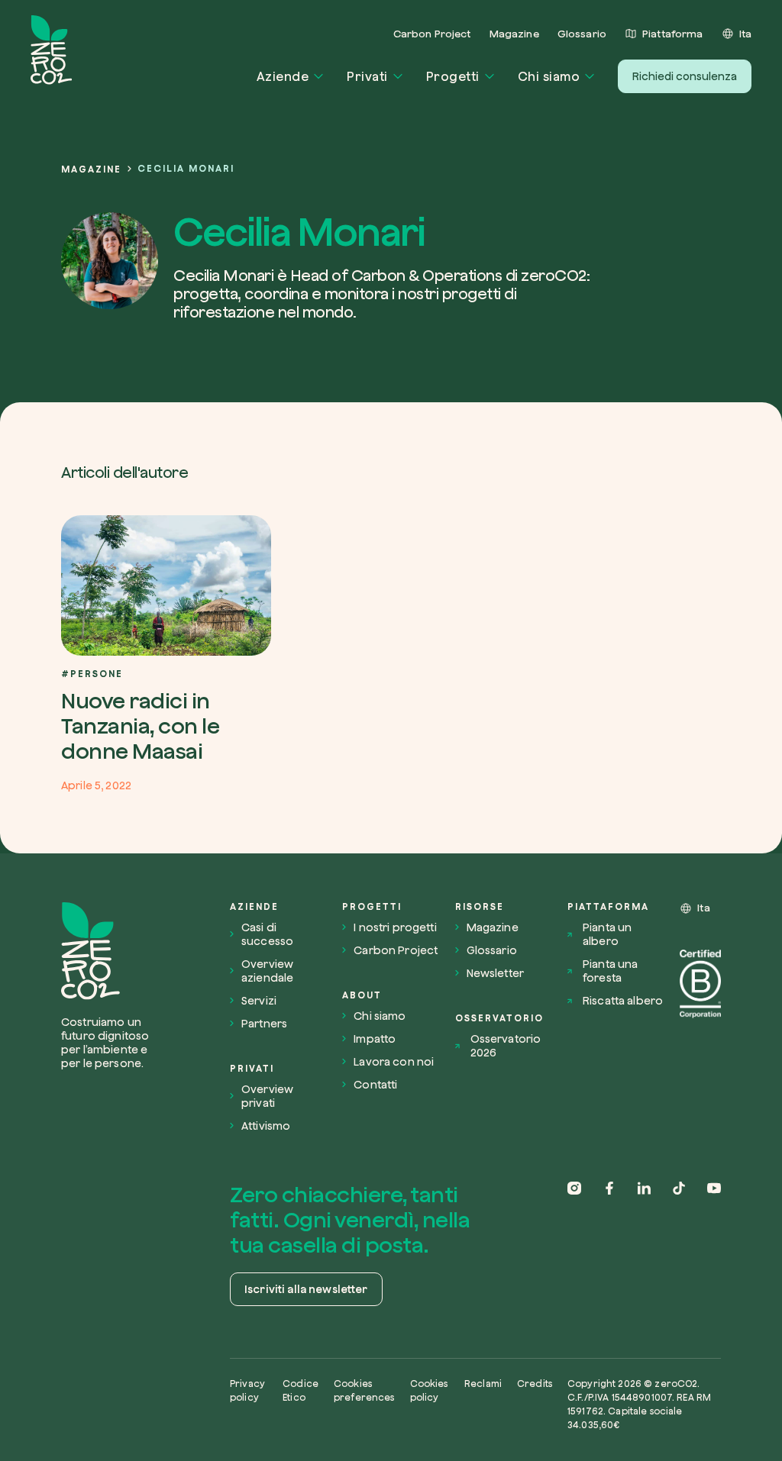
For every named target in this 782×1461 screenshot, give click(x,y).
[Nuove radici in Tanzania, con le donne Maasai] (166, 653)
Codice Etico (300, 1390)
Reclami (483, 1383)
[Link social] (574, 1245)
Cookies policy (429, 1390)
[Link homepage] (109, 951)
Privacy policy (247, 1390)
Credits (534, 1383)
